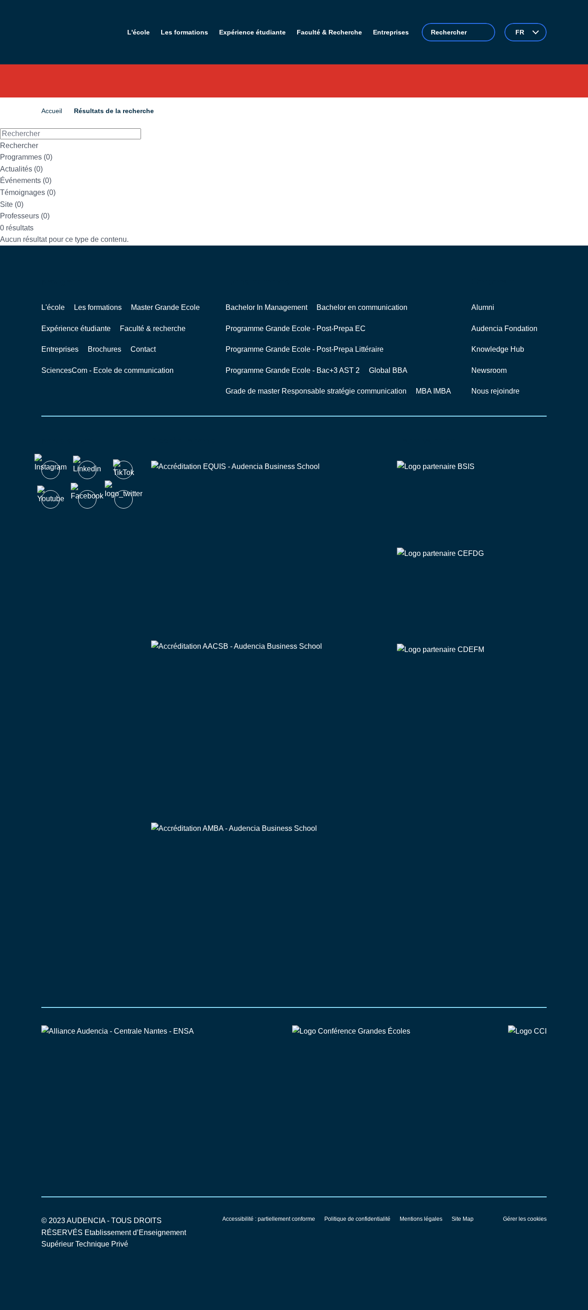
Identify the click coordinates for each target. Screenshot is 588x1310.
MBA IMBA (433, 391)
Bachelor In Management (266, 307)
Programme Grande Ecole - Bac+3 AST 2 (293, 370)
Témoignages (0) (28, 192)
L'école (53, 307)
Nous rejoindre (495, 391)
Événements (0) (25, 180)
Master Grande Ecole (165, 307)
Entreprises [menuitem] (391, 32)
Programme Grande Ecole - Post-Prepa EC (296, 328)
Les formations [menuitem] (184, 32)
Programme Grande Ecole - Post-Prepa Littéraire (305, 349)
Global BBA (388, 370)
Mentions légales (421, 1219)
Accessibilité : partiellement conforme (268, 1219)
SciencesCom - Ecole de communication (107, 370)
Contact (143, 349)
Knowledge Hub (497, 349)
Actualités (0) (21, 169)
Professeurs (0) (25, 216)
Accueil (51, 111)
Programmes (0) (26, 157)
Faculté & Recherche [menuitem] (329, 32)
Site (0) (11, 204)
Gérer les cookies (525, 1219)
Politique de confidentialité (357, 1219)
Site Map (463, 1219)
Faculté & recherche (153, 328)
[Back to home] (77, 32)
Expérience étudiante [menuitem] (252, 32)
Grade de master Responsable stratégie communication (316, 391)
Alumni (482, 307)
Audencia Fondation (504, 328)
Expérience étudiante (76, 328)
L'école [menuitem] (138, 32)
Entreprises (60, 349)
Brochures (104, 349)
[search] (458, 32)
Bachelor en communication (362, 307)
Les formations (98, 307)
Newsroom (489, 370)
